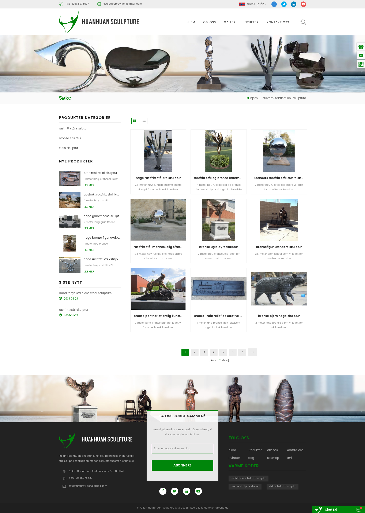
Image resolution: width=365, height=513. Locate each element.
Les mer (89, 185)
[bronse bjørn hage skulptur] (279, 288)
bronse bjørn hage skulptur (279, 316)
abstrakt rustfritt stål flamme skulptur (102, 194)
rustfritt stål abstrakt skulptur (248, 478)
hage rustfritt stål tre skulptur (158, 178)
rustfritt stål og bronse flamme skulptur (220, 178)
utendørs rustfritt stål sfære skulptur (280, 178)
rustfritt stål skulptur (73, 128)
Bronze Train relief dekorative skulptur (220, 316)
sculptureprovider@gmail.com (123, 4)
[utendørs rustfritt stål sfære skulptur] (279, 150)
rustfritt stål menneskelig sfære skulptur (160, 247)
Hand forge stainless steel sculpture (85, 293)
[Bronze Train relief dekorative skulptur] (219, 288)
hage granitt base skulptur (102, 216)
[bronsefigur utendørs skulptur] (279, 219)
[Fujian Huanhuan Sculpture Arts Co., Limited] (99, 21)
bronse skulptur (70, 138)
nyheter (252, 22)
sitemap (273, 457)
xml (289, 457)
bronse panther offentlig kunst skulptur (160, 316)
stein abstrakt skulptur (282, 486)
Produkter (255, 450)
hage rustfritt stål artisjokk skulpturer (102, 259)
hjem (191, 22)
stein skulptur (68, 148)
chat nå (331, 509)
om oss (209, 22)
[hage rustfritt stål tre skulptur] (158, 150)
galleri (230, 22)
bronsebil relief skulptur (100, 173)
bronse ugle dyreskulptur (218, 247)
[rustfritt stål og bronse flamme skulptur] (219, 150)
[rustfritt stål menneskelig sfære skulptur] (158, 219)
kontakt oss (278, 22)
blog (251, 457)
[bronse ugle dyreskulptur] (219, 219)
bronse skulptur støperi (245, 486)
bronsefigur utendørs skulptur (279, 247)
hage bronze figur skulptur (102, 237)
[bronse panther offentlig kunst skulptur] (158, 288)
